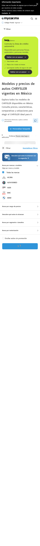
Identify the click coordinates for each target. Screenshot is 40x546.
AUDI (9, 187)
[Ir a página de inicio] (11, 18)
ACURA (9, 177)
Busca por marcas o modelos (12, 165)
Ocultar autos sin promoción (16, 238)
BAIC (9, 192)
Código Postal (9, 23)
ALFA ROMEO (12, 182)
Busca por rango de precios (11, 206)
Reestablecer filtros (30, 148)
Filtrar (8, 29)
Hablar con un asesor (15, 57)
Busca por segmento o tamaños (13, 222)
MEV (12, 250)
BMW (9, 197)
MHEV (13, 263)
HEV (11, 254)
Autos (9, 234)
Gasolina (8, 241)
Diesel (7, 246)
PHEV (15, 259)
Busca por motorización (10, 230)
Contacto (5, 13)
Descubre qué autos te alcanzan (13, 214)
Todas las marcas (13, 172)
